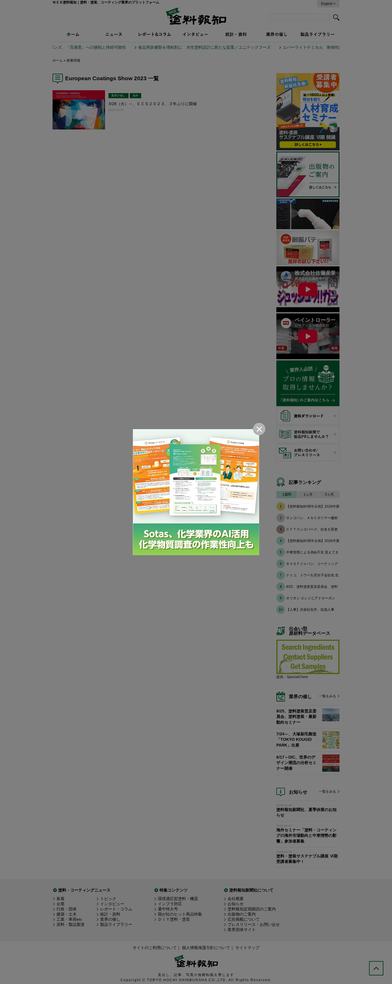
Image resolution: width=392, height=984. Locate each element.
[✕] (196, 492)
